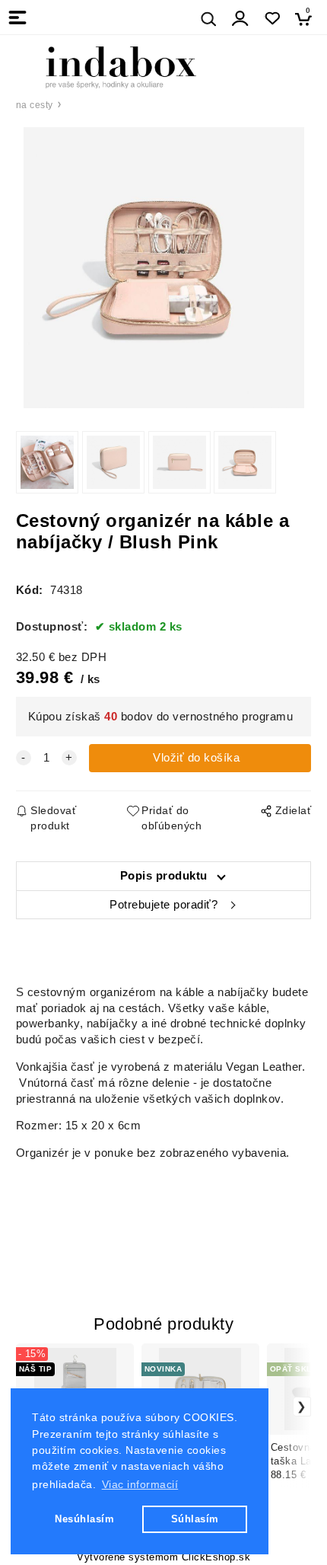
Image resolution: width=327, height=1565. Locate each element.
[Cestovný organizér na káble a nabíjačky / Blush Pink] (163, 268)
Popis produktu (164, 876)
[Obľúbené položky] (272, 18)
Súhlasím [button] (195, 1519)
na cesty (34, 105)
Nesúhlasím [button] (84, 1519)
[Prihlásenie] (240, 18)
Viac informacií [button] (140, 1484)
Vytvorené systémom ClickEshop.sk (163, 1557)
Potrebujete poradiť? (163, 905)
